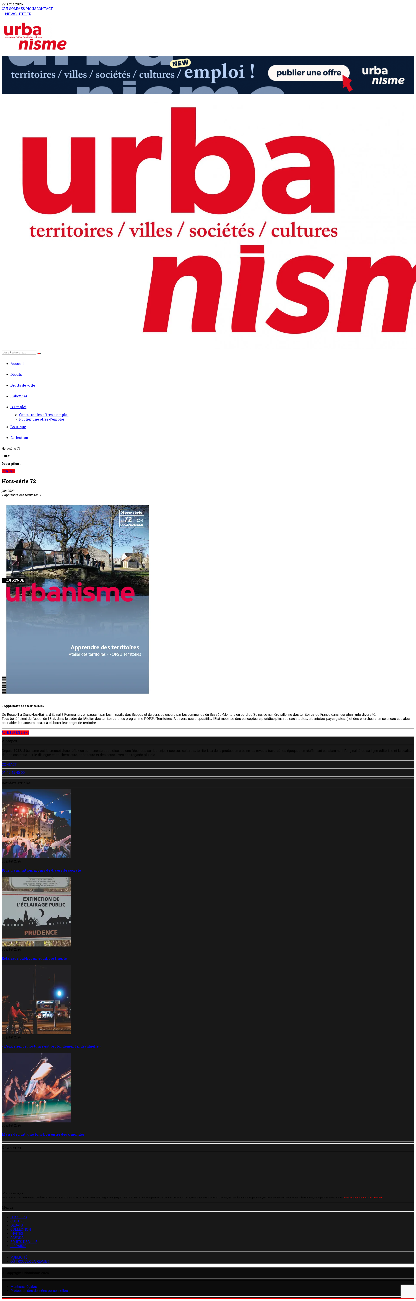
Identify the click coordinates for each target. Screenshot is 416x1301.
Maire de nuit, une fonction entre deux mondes (43, 1134)
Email (14, 1172)
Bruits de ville (22, 385)
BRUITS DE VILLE (23, 1242)
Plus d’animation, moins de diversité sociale (41, 870)
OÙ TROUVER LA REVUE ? (30, 1261)
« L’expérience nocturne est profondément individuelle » (51, 1046)
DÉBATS (16, 1225)
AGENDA (17, 1238)
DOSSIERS (18, 1217)
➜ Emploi (18, 407)
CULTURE (17, 1221)
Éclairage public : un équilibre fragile (34, 958)
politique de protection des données (362, 1197)
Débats (16, 374)
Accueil (17, 363)
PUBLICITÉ (18, 1257)
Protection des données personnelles (39, 1291)
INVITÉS (16, 1234)
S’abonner (18, 396)
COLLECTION (20, 1229)
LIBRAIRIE (18, 1246)
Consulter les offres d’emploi (43, 414)
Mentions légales (23, 1287)
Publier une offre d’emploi (41, 419)
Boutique (18, 426)
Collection (19, 437)
